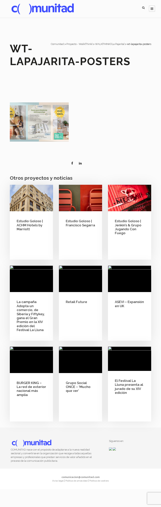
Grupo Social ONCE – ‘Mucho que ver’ (78, 387)
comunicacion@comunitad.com (80, 477)
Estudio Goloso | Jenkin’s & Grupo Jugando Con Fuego (128, 227)
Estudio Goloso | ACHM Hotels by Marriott (30, 225)
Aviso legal (58, 480)
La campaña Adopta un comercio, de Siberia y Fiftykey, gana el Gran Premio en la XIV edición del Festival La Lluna (31, 316)
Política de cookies (99, 480)
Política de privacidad (76, 480)
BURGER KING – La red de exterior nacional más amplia (31, 389)
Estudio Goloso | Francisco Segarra (80, 223)
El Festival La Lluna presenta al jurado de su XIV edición (129, 387)
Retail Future (76, 302)
